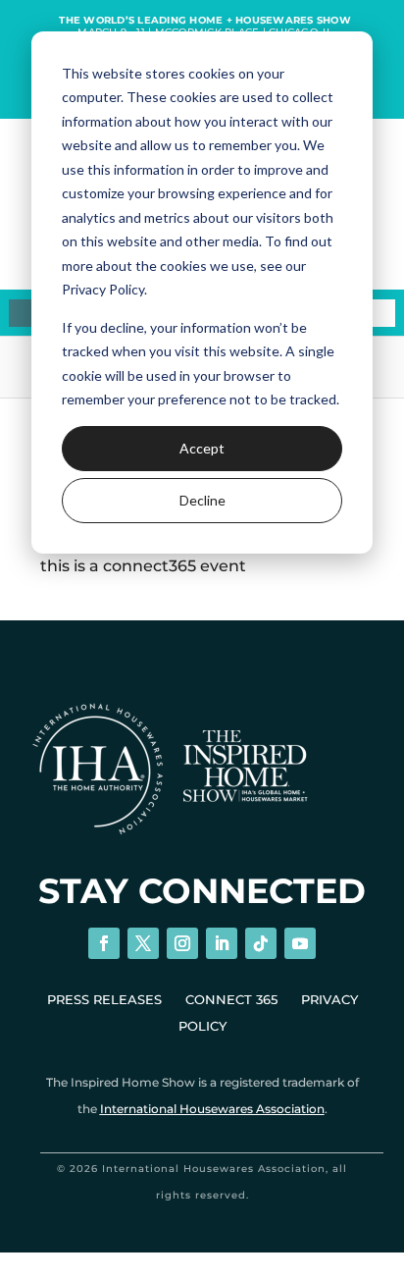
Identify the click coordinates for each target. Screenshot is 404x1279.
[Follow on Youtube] (300, 943)
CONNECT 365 (231, 999)
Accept (202, 448)
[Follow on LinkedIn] (221, 943)
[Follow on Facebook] (104, 943)
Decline (202, 500)
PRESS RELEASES (104, 999)
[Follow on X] (143, 943)
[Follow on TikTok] (261, 943)
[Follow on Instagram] (182, 943)
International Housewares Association (212, 1108)
